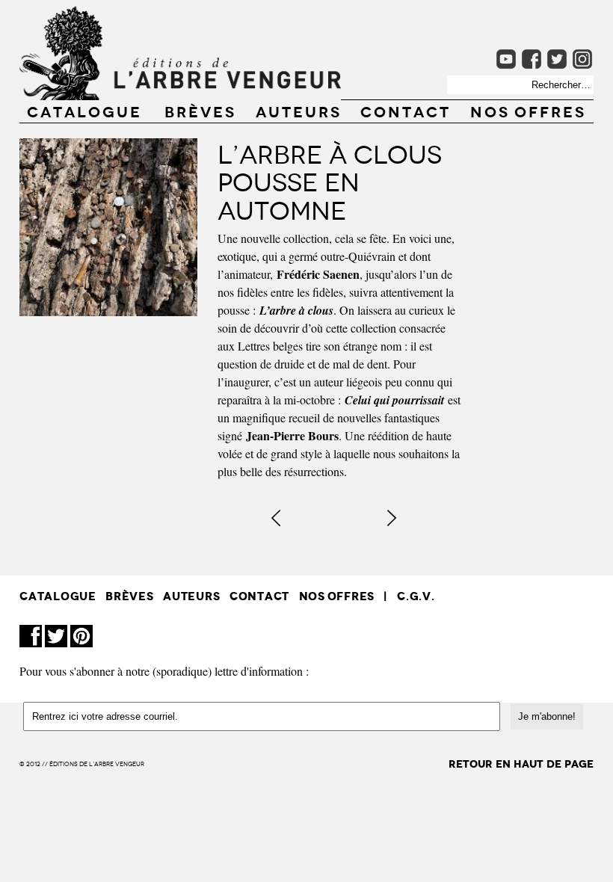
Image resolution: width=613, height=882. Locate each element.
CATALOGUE (84, 111)
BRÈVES (200, 111)
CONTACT (405, 111)
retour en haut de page (521, 764)
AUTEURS (299, 111)
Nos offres (528, 111)
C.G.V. (416, 596)
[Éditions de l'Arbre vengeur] (180, 95)
